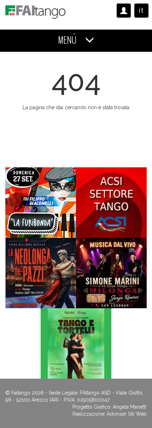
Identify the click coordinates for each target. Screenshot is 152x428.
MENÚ (68, 40)
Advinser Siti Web (127, 414)
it (141, 10)
